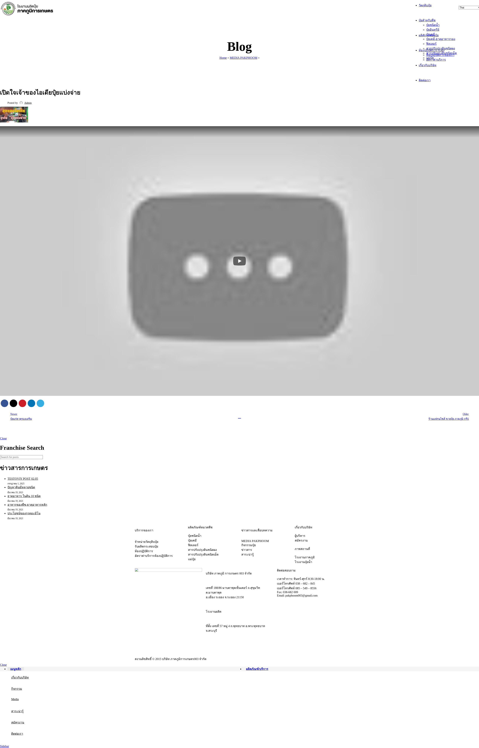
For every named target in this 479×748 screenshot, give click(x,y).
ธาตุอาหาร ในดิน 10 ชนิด (24, 496)
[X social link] (13, 403)
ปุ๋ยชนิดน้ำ (433, 25)
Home (223, 57)
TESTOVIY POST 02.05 (22, 478)
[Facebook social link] (4, 403)
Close (3, 438)
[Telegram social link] (40, 403)
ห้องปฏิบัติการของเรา (440, 55)
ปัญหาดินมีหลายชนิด (21, 487)
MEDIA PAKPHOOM (243, 57)
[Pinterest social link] (22, 403)
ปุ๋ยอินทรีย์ (432, 29)
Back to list (239, 417)
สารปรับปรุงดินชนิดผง (440, 48)
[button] (239, 261)
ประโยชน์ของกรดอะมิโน (23, 513)
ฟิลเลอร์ (431, 43)
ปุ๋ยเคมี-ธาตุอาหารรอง (440, 39)
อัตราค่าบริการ (436, 59)
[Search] (474, 457)
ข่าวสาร (28, 80)
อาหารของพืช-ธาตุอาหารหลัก (27, 504)
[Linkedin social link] (31, 403)
